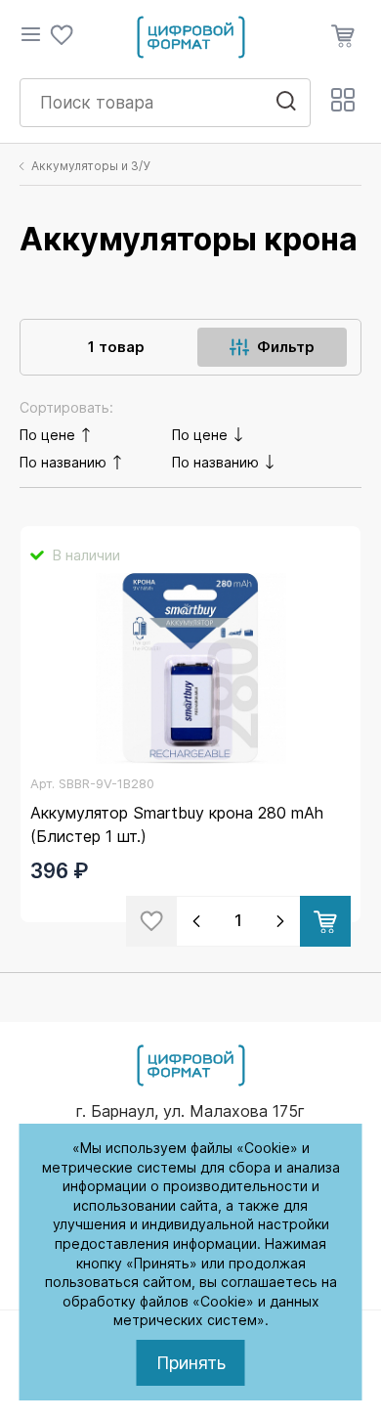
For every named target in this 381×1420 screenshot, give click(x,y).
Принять (191, 1363)
